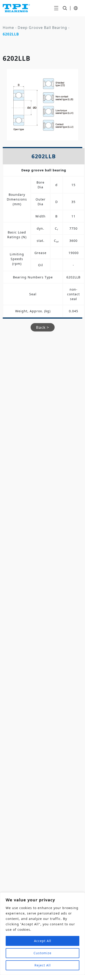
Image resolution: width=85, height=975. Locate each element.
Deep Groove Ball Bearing (42, 27)
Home (8, 27)
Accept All (42, 941)
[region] (42, 933)
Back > (42, 327)
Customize (42, 953)
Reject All (42, 965)
